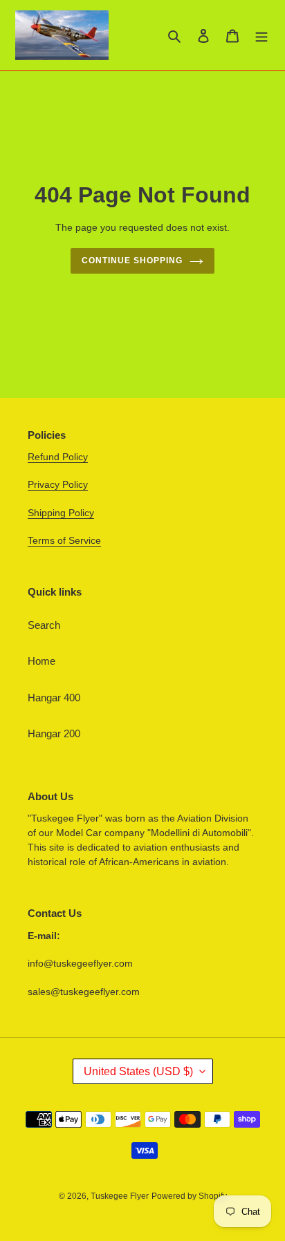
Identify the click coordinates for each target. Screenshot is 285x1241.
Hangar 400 (54, 697)
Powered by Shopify (189, 1196)
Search (44, 625)
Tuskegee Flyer (120, 1196)
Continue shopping (132, 260)
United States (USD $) (138, 1071)
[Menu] (261, 35)
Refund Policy (58, 456)
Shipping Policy (61, 512)
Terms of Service (64, 540)
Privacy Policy (58, 484)
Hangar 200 (54, 733)
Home (41, 661)
